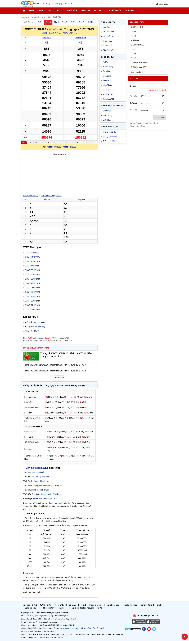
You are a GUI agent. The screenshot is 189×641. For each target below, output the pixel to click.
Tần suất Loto (108, 36)
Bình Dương (108, 66)
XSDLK (47, 338)
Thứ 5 (133, 54)
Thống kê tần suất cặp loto (54, 608)
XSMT (48, 11)
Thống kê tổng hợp (129, 605)
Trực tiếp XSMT (32, 331)
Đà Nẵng (34, 481)
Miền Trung (107, 115)
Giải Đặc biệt (108, 50)
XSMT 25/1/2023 (32, 292)
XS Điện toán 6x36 (139, 62)
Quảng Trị (58, 485)
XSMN (40, 11)
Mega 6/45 (107, 90)
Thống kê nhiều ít (110, 136)
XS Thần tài (107, 94)
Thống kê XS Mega (109, 127)
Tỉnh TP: (133, 110)
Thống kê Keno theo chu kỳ (151, 605)
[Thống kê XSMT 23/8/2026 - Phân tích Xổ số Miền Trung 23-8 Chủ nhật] (31, 356)
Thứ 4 (133, 31)
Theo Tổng (107, 41)
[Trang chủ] (24, 10)
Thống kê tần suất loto (31, 608)
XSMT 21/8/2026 (32, 257)
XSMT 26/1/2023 (32, 288)
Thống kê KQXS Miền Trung (36, 348)
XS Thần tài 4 (137, 72)
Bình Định (48, 485)
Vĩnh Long (107, 76)
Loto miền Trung (30, 195)
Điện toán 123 (108, 99)
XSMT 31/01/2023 (69, 33)
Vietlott (59, 11)
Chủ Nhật (135, 40)
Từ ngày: (133, 96)
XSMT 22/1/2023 (32, 305)
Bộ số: (133, 86)
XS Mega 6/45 (137, 27)
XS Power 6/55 (137, 45)
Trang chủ (25, 605)
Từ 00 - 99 (107, 45)
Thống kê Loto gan (111, 605)
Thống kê (85, 11)
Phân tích (72, 11)
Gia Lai (35, 490)
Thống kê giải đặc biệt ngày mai (81, 608)
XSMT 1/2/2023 (69, 147)
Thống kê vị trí (95, 605)
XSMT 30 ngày (38, 322)
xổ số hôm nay (38, 327)
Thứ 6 (133, 36)
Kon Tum (48, 498)
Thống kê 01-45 (109, 132)
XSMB (31, 11)
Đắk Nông (57, 494)
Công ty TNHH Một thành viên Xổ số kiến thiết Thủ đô (84, 628)
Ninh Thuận (44, 490)
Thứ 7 (133, 58)
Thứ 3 (133, 49)
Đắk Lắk (47, 38)
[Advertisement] (59, 174)
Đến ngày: (134, 103)
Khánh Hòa (44, 481)
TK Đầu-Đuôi (108, 32)
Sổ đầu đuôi (115, 11)
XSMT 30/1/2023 (54, 147)
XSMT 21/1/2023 (32, 309)
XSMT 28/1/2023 (32, 279)
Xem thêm (59, 377)
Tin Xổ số (129, 11)
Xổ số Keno (71, 605)
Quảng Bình (37, 485)
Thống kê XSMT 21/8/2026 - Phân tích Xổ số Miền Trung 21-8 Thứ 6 (54, 371)
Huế (42, 472)
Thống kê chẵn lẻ (110, 141)
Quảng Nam (80, 38)
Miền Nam (107, 120)
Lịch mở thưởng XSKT (37, 468)
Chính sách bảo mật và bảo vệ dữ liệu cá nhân (38, 631)
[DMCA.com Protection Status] (133, 630)
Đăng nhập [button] (163, 4)
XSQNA (51, 341)
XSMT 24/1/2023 (32, 296)
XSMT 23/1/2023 (32, 301)
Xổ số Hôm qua (107, 57)
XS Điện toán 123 (138, 67)
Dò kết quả (159, 117)
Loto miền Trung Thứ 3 (51, 195)
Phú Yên (35, 472)
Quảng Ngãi (46, 494)
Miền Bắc (107, 111)
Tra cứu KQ (99, 11)
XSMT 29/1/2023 (32, 274)
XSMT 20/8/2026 (32, 261)
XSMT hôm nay (31, 253)
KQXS (30, 338)
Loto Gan (106, 27)
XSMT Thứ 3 (54, 33)
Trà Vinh (106, 71)
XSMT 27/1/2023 (32, 283)
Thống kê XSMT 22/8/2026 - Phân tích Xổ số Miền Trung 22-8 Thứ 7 (54, 365)
